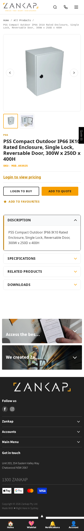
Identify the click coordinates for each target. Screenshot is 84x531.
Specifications (22, 258)
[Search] (55, 7)
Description (19, 220)
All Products (22, 20)
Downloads (19, 284)
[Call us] (65, 7)
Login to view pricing (22, 177)
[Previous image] (10, 73)
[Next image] (74, 73)
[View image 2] (27, 121)
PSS (5, 135)
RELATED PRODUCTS (25, 271)
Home (6, 20)
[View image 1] (10, 121)
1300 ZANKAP (15, 479)
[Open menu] (76, 7)
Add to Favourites (24, 201)
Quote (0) (81, 135)
